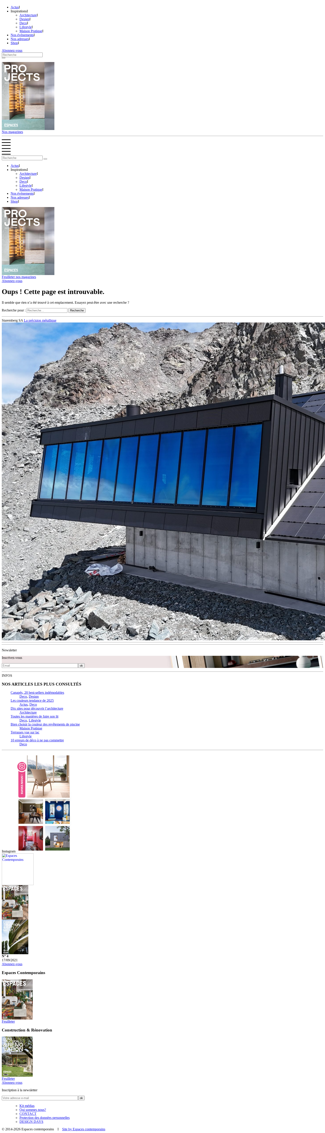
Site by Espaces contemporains (83, 1131)
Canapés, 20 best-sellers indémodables (37, 694)
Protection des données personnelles (44, 1119)
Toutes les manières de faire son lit (34, 718)
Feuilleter (8, 1023)
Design (24, 19)
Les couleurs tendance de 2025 (32, 702)
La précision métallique (40, 322)
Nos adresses (20, 39)
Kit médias (26, 1107)
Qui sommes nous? (32, 1111)
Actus (15, 7)
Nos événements (22, 35)
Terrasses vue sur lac (25, 734)
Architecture (28, 15)
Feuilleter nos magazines (19, 279)
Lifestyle (25, 27)
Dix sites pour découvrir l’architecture (37, 710)
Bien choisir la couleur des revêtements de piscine (45, 726)
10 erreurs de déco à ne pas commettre (37, 742)
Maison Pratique (30, 31)
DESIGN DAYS (31, 1123)
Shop (14, 43)
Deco (23, 23)
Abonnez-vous (12, 50)
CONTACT (27, 1115)
